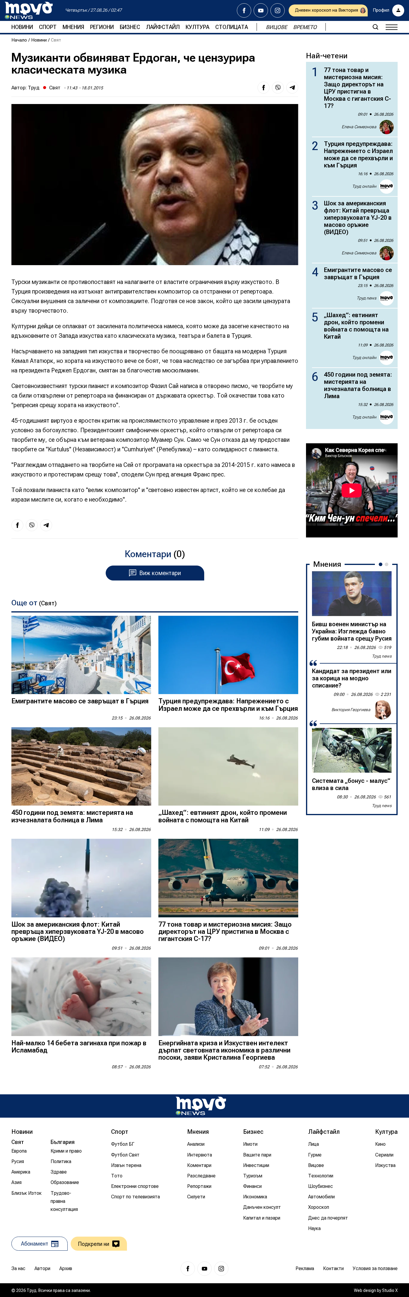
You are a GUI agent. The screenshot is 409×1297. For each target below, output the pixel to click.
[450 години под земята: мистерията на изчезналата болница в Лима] (81, 766)
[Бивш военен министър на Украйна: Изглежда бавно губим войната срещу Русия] (352, 593)
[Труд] (201, 1106)
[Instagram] (277, 10)
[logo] (29, 10)
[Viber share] (278, 88)
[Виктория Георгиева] (382, 709)
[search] (375, 27)
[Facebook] (244, 10)
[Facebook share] (263, 88)
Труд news (366, 298)
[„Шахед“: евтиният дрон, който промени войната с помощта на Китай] (228, 766)
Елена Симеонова (359, 126)
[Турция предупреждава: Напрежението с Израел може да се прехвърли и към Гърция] (228, 655)
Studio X (390, 1290)
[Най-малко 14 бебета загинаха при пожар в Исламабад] (81, 996)
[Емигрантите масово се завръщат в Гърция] (81, 655)
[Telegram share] (292, 88)
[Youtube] (261, 10)
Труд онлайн (364, 186)
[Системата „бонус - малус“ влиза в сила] (352, 750)
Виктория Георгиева (350, 709)
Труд (34, 88)
